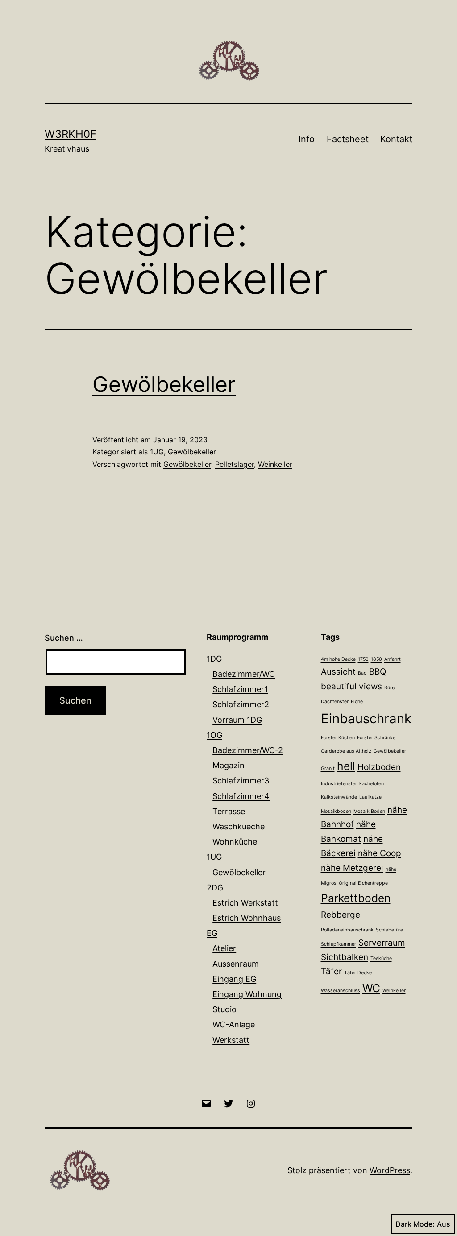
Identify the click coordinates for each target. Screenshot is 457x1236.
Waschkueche (238, 826)
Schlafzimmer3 (240, 780)
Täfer (331, 971)
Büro (389, 688)
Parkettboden (356, 898)
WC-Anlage (233, 1024)
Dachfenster (335, 702)
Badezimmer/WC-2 (247, 750)
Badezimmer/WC (243, 674)
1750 (363, 659)
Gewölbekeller (164, 384)
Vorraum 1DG (237, 720)
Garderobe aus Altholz (346, 751)
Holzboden (379, 767)
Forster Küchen (338, 738)
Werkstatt (230, 1040)
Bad (362, 673)
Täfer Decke (358, 973)
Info (307, 139)
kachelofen (371, 784)
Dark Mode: (415, 1224)
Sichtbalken (344, 957)
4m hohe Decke (338, 659)
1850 (376, 659)
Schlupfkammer (338, 944)
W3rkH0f (70, 134)
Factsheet (348, 139)
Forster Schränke (376, 738)
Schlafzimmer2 (240, 704)
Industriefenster (339, 784)
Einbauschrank (366, 718)
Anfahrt (392, 659)
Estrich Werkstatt (245, 902)
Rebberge (340, 915)
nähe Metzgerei (352, 868)
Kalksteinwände (339, 797)
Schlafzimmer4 (241, 796)
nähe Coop (379, 853)
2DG (215, 887)
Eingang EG (234, 979)
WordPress (390, 1170)
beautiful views (351, 686)
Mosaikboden (336, 811)
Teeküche (381, 958)
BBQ (377, 672)
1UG (157, 451)
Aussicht (338, 672)
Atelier (224, 948)
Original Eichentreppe (363, 883)
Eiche (357, 702)
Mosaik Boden (369, 811)
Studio (224, 1009)
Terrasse (228, 811)
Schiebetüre (389, 930)
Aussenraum (235, 963)
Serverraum (381, 943)
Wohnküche (234, 841)
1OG (214, 735)
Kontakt (396, 139)
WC (371, 988)
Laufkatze (370, 797)
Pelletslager (234, 464)
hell (346, 766)
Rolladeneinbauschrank (347, 930)
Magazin (228, 765)
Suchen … (64, 638)
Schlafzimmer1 (240, 689)
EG (212, 933)
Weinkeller (275, 464)
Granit (328, 768)
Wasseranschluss (340, 990)
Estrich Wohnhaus (246, 918)
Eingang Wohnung (247, 994)
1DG (214, 658)
